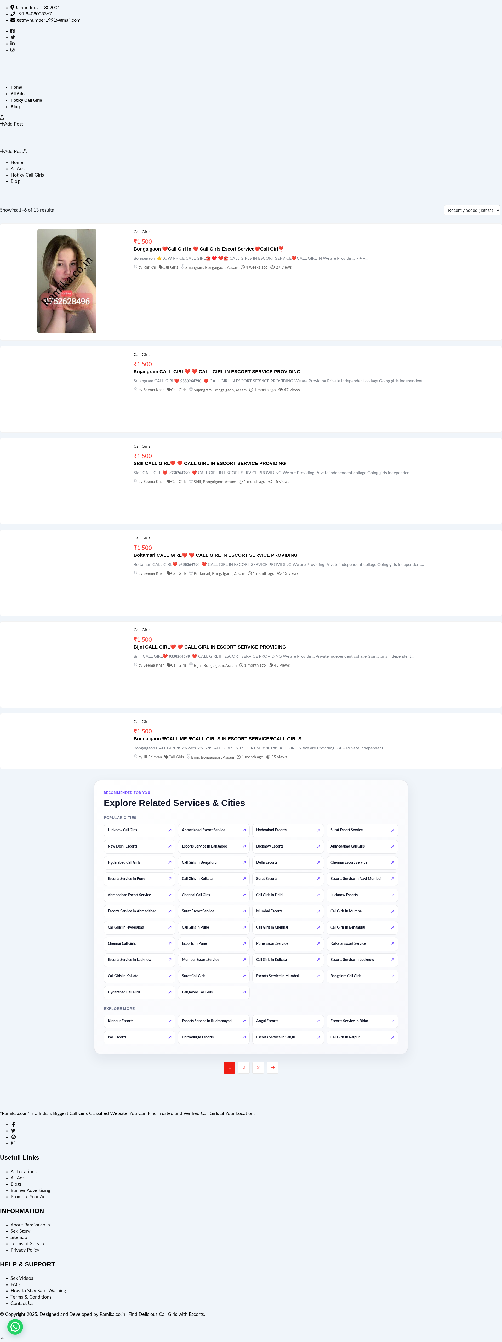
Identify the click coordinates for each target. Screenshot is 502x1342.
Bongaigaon (215, 268)
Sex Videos (21, 1278)
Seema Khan (154, 390)
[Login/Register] (2, 118)
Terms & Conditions (31, 1297)
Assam (232, 268)
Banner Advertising (30, 1190)
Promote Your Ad (28, 1197)
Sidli (197, 482)
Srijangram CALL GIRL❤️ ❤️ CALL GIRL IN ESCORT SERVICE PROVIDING (217, 371)
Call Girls (142, 232)
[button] (15, 1327)
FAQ (15, 1284)
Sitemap (18, 1237)
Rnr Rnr (150, 267)
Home (16, 87)
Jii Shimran (153, 757)
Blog (15, 107)
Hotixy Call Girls (26, 100)
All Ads (17, 94)
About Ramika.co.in (30, 1225)
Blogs (16, 1184)
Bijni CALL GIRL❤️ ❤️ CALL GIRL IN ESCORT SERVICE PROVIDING (210, 647)
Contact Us (21, 1303)
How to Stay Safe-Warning (38, 1291)
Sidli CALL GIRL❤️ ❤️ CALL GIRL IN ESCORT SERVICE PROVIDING (210, 463)
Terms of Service (27, 1244)
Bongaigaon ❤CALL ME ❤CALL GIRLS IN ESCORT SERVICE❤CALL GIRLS (217, 738)
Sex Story (20, 1231)
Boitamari (202, 574)
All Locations (23, 1171)
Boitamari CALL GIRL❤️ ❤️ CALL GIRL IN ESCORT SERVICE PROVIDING (216, 555)
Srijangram (194, 268)
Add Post (13, 124)
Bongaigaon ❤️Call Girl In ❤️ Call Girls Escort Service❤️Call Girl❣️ (209, 249)
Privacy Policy (24, 1250)
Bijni (198, 666)
